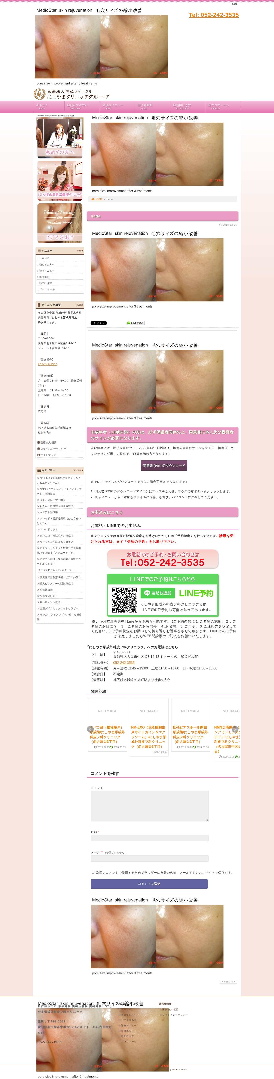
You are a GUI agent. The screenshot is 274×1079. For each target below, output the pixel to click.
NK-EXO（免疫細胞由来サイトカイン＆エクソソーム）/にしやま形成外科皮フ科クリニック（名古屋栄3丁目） (148, 737)
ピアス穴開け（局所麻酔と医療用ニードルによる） (59, 561)
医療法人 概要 (48, 442)
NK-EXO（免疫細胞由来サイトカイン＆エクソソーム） (58, 480)
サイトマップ (48, 454)
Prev (90, 729)
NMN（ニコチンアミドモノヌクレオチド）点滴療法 (59, 491)
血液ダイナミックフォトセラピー (59, 608)
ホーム (43, 107)
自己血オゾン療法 (50, 602)
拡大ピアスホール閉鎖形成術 (56, 583)
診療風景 (147, 107)
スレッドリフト (49, 529)
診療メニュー (115, 107)
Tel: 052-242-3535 (214, 15)
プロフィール (220, 107)
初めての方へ (79, 107)
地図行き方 (183, 107)
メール (95, 852)
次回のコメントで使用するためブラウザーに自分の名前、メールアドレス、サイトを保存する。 (165, 872)
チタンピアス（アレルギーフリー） (60, 570)
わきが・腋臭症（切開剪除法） (58, 506)
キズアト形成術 (49, 512)
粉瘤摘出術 (46, 589)
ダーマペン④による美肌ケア (56, 541)
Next (235, 729)
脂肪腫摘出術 (47, 596)
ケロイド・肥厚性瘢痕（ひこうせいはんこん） (59, 521)
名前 (94, 832)
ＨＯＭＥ (44, 258)
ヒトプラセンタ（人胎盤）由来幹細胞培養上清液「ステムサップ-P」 (59, 550)
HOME (99, 199)
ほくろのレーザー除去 (53, 499)
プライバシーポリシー (53, 448)
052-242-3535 (124, 663)
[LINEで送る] (135, 323)
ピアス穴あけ (129, 1020)
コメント (97, 788)
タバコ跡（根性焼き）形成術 (56, 535)
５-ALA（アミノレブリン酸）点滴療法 (59, 617)
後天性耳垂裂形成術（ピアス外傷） (60, 577)
